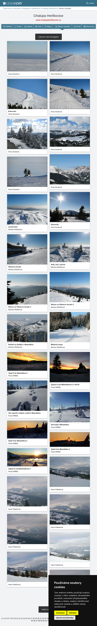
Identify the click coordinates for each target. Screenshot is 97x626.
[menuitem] (7, 26)
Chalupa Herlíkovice (49, 8)
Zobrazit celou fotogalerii (48, 37)
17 (31, 618)
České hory (7, 8)
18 (34, 618)
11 (17, 618)
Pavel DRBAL (13, 376)
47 (37, 621)
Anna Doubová (13, 74)
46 (34, 621)
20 (38, 618)
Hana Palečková (57, 489)
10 (15, 618)
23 (45, 618)
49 (41, 621)
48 (39, 621)
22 (43, 618)
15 (26, 618)
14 (24, 618)
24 (48, 618)
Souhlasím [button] (60, 613)
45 (32, 621)
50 (44, 621)
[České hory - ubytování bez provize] (13, 3)
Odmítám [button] (72, 613)
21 (41, 618)
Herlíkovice (36, 8)
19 (36, 618)
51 (46, 621)
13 (22, 618)
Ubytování (26, 8)
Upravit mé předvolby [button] (64, 618)
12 (19, 618)
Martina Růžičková (15, 229)
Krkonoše (16, 8)
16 (29, 618)
